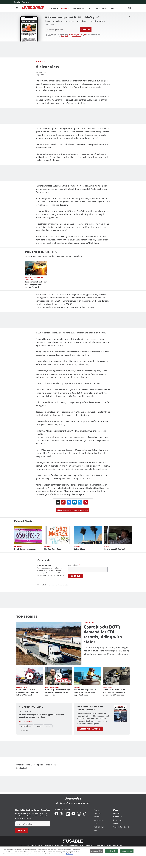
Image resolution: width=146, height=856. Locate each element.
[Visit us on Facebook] (56, 813)
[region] (73, 851)
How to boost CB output (114, 549)
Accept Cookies (127, 851)
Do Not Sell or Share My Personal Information (61, 845)
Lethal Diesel (79, 549)
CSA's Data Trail (52, 687)
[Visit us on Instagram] (79, 813)
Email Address (74, 565)
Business (40, 61)
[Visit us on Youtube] (73, 813)
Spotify (48, 726)
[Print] (58, 502)
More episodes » (25, 721)
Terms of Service (76, 36)
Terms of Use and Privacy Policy (77, 34)
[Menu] (16, 8)
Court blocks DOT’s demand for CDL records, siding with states (103, 634)
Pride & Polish (22, 687)
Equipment (107, 687)
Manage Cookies (86, 845)
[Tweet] (80, 502)
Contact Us (123, 845)
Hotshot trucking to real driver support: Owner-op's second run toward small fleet (41, 715)
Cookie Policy (70, 854)
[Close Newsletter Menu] (129, 16)
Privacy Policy (65, 36)
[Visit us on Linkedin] (68, 813)
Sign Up (21, 830)
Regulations (89, 622)
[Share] (69, 502)
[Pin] (85, 502)
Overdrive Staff (41, 72)
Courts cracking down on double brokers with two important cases (85, 692)
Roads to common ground (25, 549)
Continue (75, 576)
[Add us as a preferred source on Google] (63, 502)
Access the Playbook (90, 729)
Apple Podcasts (26, 726)
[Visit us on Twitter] (62, 813)
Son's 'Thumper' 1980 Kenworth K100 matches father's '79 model (27, 692)
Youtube (38, 726)
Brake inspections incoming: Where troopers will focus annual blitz (57, 692)
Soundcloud (25, 730)
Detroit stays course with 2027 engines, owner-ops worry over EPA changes (114, 692)
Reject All (112, 851)
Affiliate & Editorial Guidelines (105, 845)
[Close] (142, 851)
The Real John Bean (52, 549)
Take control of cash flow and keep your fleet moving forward (36, 284)
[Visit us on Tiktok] (84, 813)
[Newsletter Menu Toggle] (129, 8)
